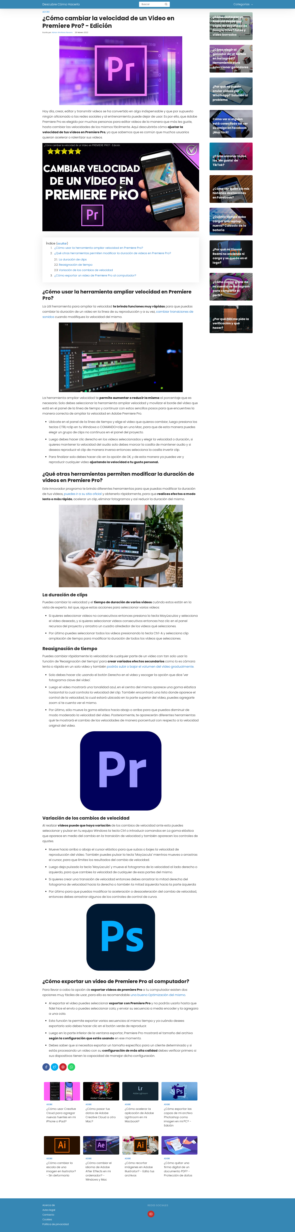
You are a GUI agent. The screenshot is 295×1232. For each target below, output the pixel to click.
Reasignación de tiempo (75, 265)
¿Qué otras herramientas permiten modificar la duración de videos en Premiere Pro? (112, 253)
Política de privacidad (55, 1224)
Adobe (46, 11)
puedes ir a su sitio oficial (83, 494)
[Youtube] (151, 1214)
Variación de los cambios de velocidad (86, 270)
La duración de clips (73, 259)
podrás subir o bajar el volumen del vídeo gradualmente (150, 666)
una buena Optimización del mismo (157, 995)
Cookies (47, 1219)
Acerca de (48, 1205)
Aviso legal (48, 1210)
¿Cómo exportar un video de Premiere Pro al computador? (95, 275)
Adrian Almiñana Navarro (62, 32)
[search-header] (166, 4)
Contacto (48, 1214)
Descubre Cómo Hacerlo (61, 4)
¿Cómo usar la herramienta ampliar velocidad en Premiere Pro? (98, 248)
